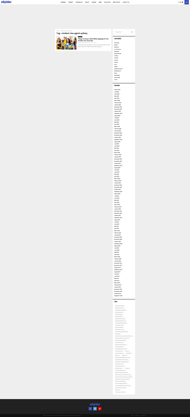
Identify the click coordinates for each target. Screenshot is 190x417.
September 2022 (118, 191)
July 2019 (116, 274)
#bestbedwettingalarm (120, 310)
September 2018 (118, 295)
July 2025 (116, 117)
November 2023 (118, 161)
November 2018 (118, 291)
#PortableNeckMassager (121, 323)
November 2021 (118, 213)
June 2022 (116, 198)
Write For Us (116, 2)
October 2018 (117, 293)
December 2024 (118, 133)
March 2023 (117, 178)
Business (63, 2)
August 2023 (117, 167)
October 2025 (117, 111)
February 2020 (117, 258)
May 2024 (116, 148)
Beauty (116, 44)
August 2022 (117, 193)
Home (132, 415)
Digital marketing (119, 346)
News (100, 2)
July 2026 (116, 91)
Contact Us (126, 2)
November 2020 (118, 239)
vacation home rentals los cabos (123, 385)
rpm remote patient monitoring (122, 379)
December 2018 (118, 289)
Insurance (128, 353)
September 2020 (118, 243)
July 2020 (116, 248)
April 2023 (116, 176)
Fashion (94, 2)
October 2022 (117, 189)
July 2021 (116, 222)
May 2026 (116, 96)
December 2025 (118, 107)
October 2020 (117, 241)
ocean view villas (119, 364)
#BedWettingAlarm (119, 305)
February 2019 (117, 284)
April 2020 (116, 254)
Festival (116, 58)
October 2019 (117, 267)
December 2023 (118, 159)
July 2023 (116, 169)
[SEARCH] (132, 31)
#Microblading (119, 314)
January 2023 (117, 182)
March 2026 (117, 100)
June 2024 (116, 146)
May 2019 (116, 278)
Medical (117, 355)
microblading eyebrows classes (122, 357)
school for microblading (121, 383)
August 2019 (117, 271)
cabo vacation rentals (120, 340)
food (115, 64)
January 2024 (117, 156)
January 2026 (117, 104)
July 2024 (116, 143)
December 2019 (118, 263)
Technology (78, 2)
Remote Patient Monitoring (121, 372)
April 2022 (116, 202)
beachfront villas (119, 329)
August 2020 (117, 245)
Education (107, 2)
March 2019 (117, 282)
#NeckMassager (119, 316)
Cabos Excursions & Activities (122, 338)
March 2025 (117, 126)
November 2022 (118, 187)
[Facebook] (179, 2)
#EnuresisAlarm (119, 312)
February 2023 (117, 180)
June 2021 (116, 224)
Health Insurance (118, 68)
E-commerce (117, 49)
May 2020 (116, 252)
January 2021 (117, 235)
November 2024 (118, 135)
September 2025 (118, 113)
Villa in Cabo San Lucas (120, 392)
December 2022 (118, 185)
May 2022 (116, 200)
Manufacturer (117, 71)
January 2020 (117, 261)
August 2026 (117, 89)
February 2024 (117, 154)
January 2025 (117, 130)
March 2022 (117, 204)
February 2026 (117, 102)
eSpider (6, 2)
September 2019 (118, 269)
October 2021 (117, 215)
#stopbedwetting (119, 325)
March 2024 (117, 152)
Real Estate (117, 75)
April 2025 (116, 124)
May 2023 (116, 174)
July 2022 (116, 196)
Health (87, 2)
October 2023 (117, 163)
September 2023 (118, 165)
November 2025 (118, 109)
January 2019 (117, 287)
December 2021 (118, 211)
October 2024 (117, 137)
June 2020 (116, 250)
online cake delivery (120, 366)
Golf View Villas (119, 351)
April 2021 (116, 228)
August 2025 (117, 115)
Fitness (116, 62)
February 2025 (117, 128)
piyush (80, 42)
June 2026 (116, 94)
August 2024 (117, 141)
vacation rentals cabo (120, 387)
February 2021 (117, 232)
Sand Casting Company (120, 381)
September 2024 (118, 139)
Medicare (124, 355)
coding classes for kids (120, 344)
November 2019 (118, 265)
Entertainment (117, 53)
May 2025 (116, 122)
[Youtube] (183, 2)
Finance (70, 2)
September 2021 (118, 217)
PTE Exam (127, 368)
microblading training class (121, 359)
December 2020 (118, 237)
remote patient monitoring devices (123, 374)
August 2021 (117, 219)
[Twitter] (181, 2)
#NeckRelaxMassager (120, 318)
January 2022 (117, 209)
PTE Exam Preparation (120, 370)
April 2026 (116, 98)
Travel (115, 79)
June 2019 (116, 276)
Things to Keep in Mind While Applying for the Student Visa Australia (93, 40)
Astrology (116, 42)
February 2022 (117, 206)
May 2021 (116, 226)
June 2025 (116, 120)
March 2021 (117, 230)
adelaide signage (119, 327)
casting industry (119, 342)
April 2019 (116, 280)
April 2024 (116, 150)
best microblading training (121, 331)
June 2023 (116, 172)
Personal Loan (119, 368)
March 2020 (117, 256)
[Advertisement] (95, 17)
